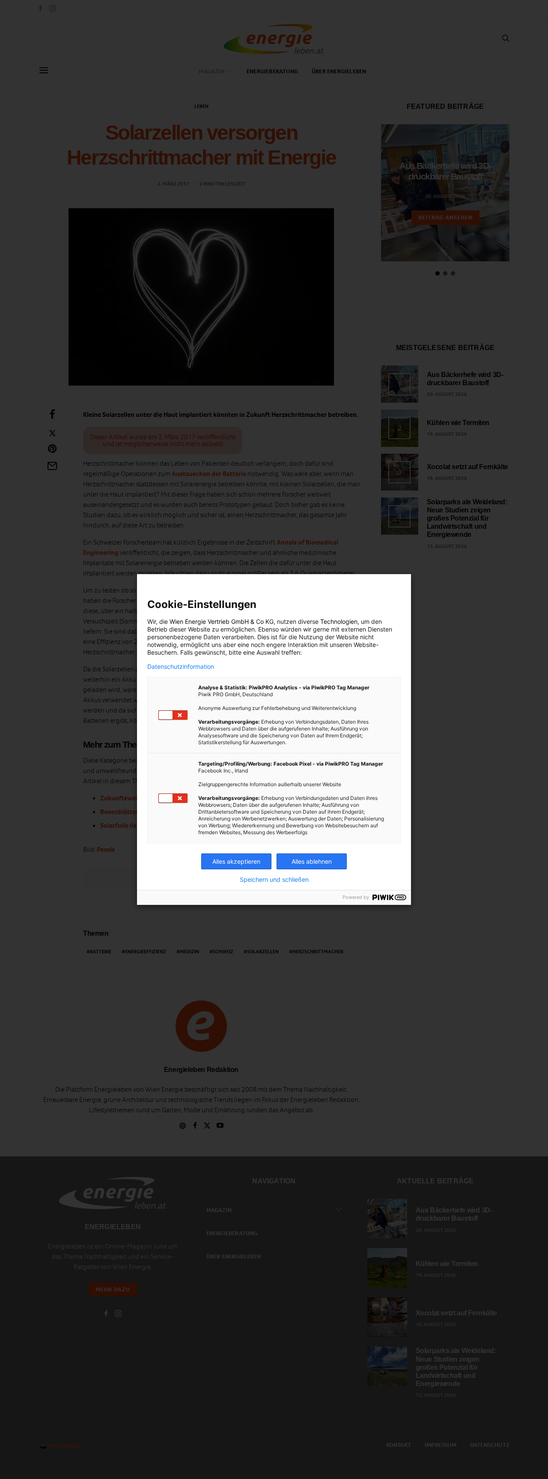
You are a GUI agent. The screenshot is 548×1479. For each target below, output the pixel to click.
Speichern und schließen (274, 879)
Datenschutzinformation (180, 666)
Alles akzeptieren (236, 861)
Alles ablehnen (312, 861)
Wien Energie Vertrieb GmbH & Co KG (222, 621)
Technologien (338, 621)
